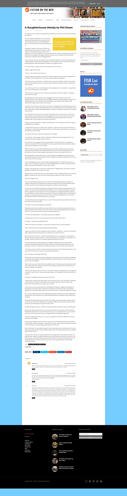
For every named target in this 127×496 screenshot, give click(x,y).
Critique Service (66, 20)
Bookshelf (27, 445)
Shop (57, 20)
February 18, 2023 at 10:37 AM (69, 385)
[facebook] (93, 481)
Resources (27, 450)
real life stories (36, 344)
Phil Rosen (30, 344)
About (93, 20)
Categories (49, 20)
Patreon (99, 54)
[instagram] (97, 481)
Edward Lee (34, 363)
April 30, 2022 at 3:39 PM (70, 373)
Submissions (85, 20)
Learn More (92, 3)
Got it (98, 3)
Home (34, 20)
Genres (40, 20)
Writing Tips (28, 451)
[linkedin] (101, 481)
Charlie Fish (99, 160)
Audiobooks (28, 443)
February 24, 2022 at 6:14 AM (70, 363)
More (26, 448)
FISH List (76, 20)
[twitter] (89, 481)
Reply (33, 369)
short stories (43, 344)
